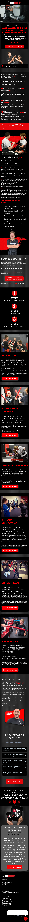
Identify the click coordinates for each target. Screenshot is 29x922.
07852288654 (6, 891)
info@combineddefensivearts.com (11, 892)
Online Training (5, 896)
